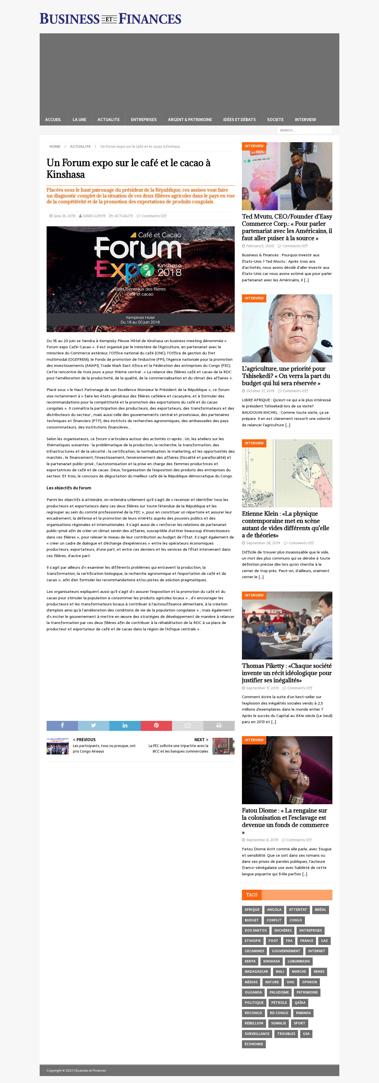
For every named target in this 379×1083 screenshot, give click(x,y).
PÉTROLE (279, 1003)
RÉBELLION (254, 1023)
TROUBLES (286, 1034)
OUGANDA (253, 992)
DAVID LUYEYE (94, 216)
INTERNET (316, 951)
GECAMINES (254, 951)
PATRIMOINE (307, 992)
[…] (306, 280)
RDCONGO (253, 1013)
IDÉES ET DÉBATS (239, 120)
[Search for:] (304, 130)
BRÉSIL (320, 909)
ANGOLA (274, 909)
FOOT (273, 941)
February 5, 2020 (260, 246)
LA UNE (79, 120)
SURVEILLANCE (257, 1034)
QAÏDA (300, 1003)
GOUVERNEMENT (286, 951)
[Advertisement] (189, 72)
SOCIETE (275, 120)
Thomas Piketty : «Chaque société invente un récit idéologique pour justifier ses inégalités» (287, 673)
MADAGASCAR (256, 971)
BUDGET (252, 920)
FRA (289, 941)
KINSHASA (271, 961)
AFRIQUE (252, 909)
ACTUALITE (109, 120)
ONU (290, 982)
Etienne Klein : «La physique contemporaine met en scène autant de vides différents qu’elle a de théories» (285, 524)
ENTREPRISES (144, 120)
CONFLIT (274, 920)
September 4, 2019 (262, 840)
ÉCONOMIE (254, 1044)
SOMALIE (278, 1023)
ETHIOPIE (253, 941)
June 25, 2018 (64, 216)
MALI (280, 971)
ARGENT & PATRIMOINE (190, 120)
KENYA (250, 961)
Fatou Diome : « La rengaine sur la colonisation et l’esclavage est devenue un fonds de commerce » (285, 821)
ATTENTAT (298, 909)
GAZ (324, 941)
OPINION (309, 982)
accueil (53, 120)
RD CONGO (279, 1013)
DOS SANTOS (256, 930)
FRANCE (306, 941)
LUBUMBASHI (299, 961)
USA (306, 1034)
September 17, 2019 (262, 688)
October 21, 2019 (260, 391)
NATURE (272, 982)
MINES (319, 971)
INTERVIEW (305, 120)
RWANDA (303, 1013)
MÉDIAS (251, 982)
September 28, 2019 (263, 543)
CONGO (295, 920)
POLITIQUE (254, 1003)
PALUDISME (279, 992)
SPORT (299, 1023)
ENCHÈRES (283, 930)
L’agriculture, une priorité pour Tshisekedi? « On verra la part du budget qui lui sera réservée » (286, 376)
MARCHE (299, 971)
